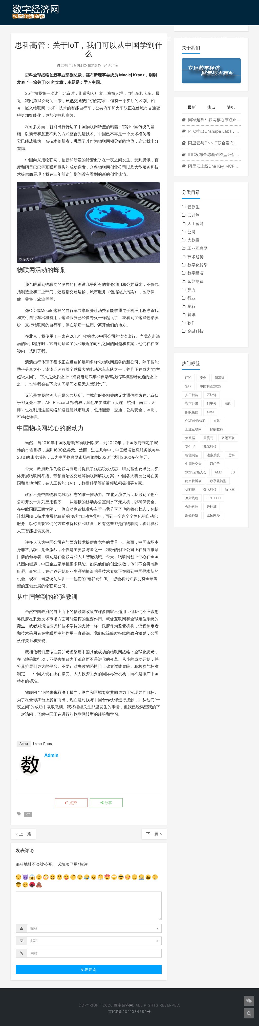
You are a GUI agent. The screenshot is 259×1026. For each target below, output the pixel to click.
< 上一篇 (23, 833)
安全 (203, 378)
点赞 (72, 803)
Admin (112, 65)
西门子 (215, 464)
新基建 (220, 378)
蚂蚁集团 (191, 412)
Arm (210, 412)
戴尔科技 (210, 446)
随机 (231, 107)
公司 (191, 231)
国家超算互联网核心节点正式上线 (214, 119)
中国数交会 (193, 464)
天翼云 (208, 438)
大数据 (193, 239)
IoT (28, 814)
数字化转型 (160, 38)
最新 (192, 107)
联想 (228, 403)
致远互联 (228, 438)
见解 (239, 38)
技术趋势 (132, 38)
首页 (67, 38)
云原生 (193, 206)
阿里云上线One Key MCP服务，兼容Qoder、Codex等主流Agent (214, 166)
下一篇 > (154, 833)
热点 (211, 107)
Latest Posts (42, 744)
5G (232, 472)
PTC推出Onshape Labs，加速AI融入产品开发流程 (214, 131)
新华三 (230, 489)
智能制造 (195, 281)
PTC (188, 378)
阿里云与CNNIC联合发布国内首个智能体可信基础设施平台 (214, 142)
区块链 (212, 395)
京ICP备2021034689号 (129, 1011)
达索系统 (213, 455)
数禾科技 (210, 489)
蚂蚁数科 (216, 429)
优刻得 (190, 489)
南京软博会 (193, 481)
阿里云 (212, 403)
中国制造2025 (210, 386)
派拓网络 (213, 515)
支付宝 (190, 446)
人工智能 (195, 223)
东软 (216, 421)
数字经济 (106, 38)
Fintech (214, 498)
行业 (191, 298)
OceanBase (195, 421)
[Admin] (30, 765)
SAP (188, 386)
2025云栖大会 (195, 472)
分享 (107, 803)
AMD (218, 472)
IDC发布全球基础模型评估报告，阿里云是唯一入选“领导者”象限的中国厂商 (214, 154)
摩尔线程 (191, 498)
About (23, 744)
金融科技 (218, 38)
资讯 (85, 38)
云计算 (193, 215)
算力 (191, 289)
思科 (231, 455)
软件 (191, 322)
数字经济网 (123, 1005)
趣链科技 (191, 515)
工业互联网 (190, 38)
